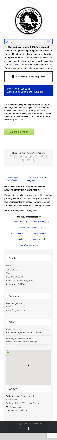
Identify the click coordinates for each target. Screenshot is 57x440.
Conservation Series (28, 227)
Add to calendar (19, 131)
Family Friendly (16, 233)
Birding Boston (37, 221)
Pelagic (20, 239)
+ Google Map (14, 407)
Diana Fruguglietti (14, 303)
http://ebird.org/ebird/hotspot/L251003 (24, 332)
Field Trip (22, 284)
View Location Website (16, 410)
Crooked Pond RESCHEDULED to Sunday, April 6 (36, 179)
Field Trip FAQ (15, 64)
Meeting (36, 239)
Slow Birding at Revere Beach (12, 178)
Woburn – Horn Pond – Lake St (20, 396)
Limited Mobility (39, 233)
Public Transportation (28, 245)
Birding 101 (17, 221)
